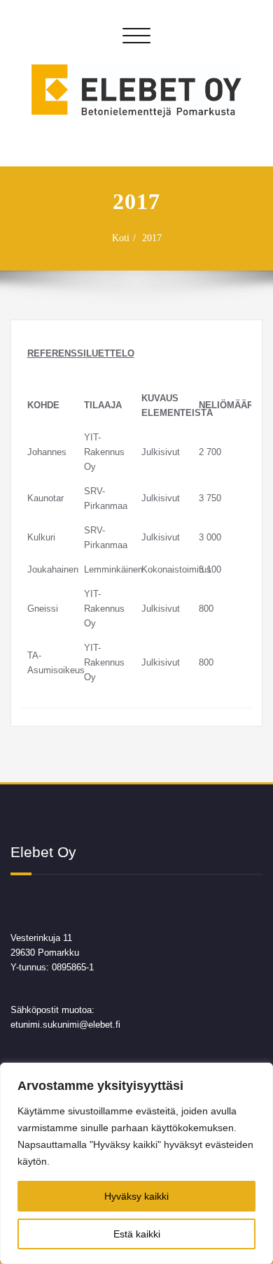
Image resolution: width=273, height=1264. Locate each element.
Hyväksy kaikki (136, 1196)
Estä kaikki (136, 1234)
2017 (152, 238)
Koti (121, 238)
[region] (136, 1163)
